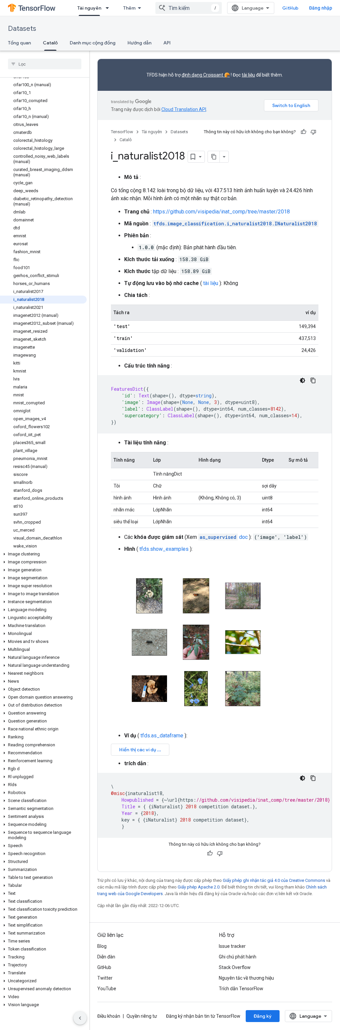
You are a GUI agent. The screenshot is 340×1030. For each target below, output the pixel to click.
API (167, 43)
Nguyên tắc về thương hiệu (246, 978)
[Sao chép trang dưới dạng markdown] (214, 156)
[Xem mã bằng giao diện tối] (302, 380)
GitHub (290, 8)
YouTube (106, 988)
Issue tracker (232, 946)
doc (224, 537)
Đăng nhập (320, 8)
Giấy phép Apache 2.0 (198, 887)
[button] (43, 554)
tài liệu (248, 75)
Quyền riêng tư (142, 1016)
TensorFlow (122, 131)
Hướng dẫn (139, 43)
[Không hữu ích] (313, 132)
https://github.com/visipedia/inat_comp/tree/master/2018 (221, 211)
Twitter (105, 978)
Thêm (129, 8)
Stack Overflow (235, 967)
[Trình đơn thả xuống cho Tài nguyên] (109, 8)
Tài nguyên (89, 8)
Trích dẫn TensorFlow (241, 988)
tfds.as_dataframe (161, 735)
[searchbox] (44, 64)
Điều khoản (108, 1016)
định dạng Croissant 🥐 (206, 75)
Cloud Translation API (183, 109)
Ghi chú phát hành (237, 956)
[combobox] (188, 8)
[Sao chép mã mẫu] (313, 380)
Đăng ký (263, 1016)
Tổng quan (19, 43)
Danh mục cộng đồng (93, 43)
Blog (102, 946)
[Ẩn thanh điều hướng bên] (80, 1018)
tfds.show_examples (164, 549)
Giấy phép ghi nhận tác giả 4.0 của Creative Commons (274, 880)
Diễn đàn (106, 956)
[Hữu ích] (303, 132)
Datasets (22, 29)
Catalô (50, 43)
